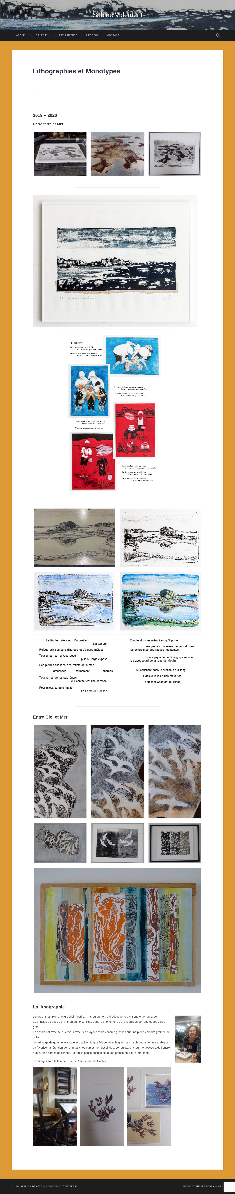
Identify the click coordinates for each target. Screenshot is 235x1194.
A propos (92, 35)
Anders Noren (205, 1186)
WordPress (70, 1186)
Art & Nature (68, 35)
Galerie (41, 35)
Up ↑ (220, 1186)
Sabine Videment (117, 15)
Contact (113, 35)
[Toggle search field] (217, 35)
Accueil (21, 35)
